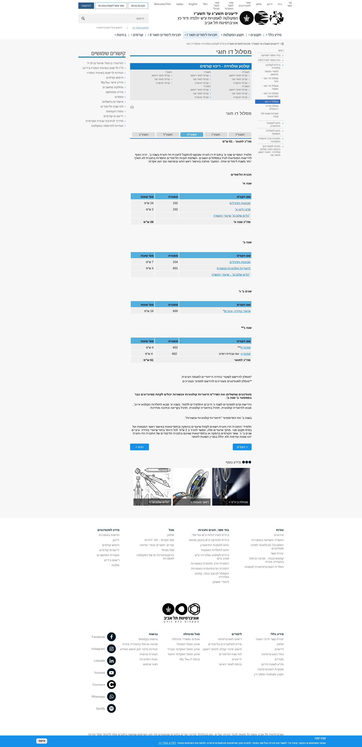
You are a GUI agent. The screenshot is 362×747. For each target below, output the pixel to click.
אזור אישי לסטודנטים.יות (111, 6)
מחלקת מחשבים (113, 87)
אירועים (279, 535)
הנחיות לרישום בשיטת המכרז (105, 72)
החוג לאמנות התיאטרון (214, 545)
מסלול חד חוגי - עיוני (270, 80)
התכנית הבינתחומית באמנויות (210, 568)
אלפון (259, 4)
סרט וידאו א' (243, 209)
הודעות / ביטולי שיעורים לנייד (105, 63)
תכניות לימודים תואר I (202, 35)
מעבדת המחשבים (108, 555)
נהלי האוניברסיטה (272, 654)
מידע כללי (275, 35)
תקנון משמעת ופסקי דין (269, 674)
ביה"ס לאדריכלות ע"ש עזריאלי (210, 535)
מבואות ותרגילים (240, 203)
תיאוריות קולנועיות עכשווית (234, 268)
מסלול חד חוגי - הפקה (270, 87)
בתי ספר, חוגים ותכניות (213, 530)
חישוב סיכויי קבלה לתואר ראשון (222, 649)
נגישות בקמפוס (148, 639)
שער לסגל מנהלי (216, 5)
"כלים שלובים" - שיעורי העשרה (231, 274)
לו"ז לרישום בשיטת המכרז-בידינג (103, 68)
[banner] (181, 19)
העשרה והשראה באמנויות (268, 540)
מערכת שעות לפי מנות (269, 115)
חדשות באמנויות (109, 535)
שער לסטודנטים (245, 4)
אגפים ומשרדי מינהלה (186, 639)
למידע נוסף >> (167, 742)
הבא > (140, 447)
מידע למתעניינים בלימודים (225, 644)
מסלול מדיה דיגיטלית (272, 107)
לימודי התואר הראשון (271, 73)
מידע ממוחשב (114, 92)
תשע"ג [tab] (143, 134)
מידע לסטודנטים (108, 530)
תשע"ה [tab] (192, 134)
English (193, 4)
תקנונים (256, 35)
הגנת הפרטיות (149, 659)
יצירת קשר (277, 553)
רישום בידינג (111, 560)
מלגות (115, 565)
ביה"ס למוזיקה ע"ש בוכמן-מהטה (209, 540)
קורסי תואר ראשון (238, 75)
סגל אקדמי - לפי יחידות (159, 540)
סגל (171, 530)
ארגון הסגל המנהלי (188, 644)
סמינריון (246, 347)
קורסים (138, 35)
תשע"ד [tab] (167, 134)
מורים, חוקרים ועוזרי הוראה (157, 545)
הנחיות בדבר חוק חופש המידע (139, 649)
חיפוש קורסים (114, 77)
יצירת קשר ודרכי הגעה (270, 639)
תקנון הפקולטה (233, 35)
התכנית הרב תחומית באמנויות (210, 563)
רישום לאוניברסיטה (230, 639)
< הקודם (242, 447)
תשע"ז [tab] (240, 134)
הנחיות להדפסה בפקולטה (107, 125)
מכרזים (279, 659)
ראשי (281, 50)
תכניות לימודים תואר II (165, 35)
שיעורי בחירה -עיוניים (237, 311)
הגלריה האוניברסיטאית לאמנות (264, 566)
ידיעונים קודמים (113, 116)
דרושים (279, 649)
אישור (41, 740)
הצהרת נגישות (149, 654)
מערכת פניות (138, 6)
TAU (205, 4)
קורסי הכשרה (240, 83)
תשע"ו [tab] (216, 134)
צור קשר (289, 4)
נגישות (153, 634)
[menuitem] (289, 5)
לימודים (237, 634)
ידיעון (270, 4)
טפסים (119, 96)
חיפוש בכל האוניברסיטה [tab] (109, 27)
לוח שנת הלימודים (112, 106)
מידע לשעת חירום (272, 664)
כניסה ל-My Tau (190, 659)
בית (280, 4)
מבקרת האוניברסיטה (271, 669)
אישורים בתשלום (112, 101)
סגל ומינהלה (191, 634)
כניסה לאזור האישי (230, 664)
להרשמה (86, 6)
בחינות (121, 35)
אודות (280, 530)
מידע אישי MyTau (112, 82)
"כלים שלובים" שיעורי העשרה (231, 215)
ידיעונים (237, 659)
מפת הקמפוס (114, 111)
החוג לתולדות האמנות (215, 550)
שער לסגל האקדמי (229, 5)
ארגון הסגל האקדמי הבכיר (183, 649)
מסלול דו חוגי (271, 101)
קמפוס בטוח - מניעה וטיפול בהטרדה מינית (266, 560)
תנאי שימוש (150, 664)
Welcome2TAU (162, 4)
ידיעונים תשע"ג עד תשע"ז (282, 44)
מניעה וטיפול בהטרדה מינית (140, 644)
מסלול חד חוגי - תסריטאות (270, 95)
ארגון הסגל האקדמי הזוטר (184, 654)
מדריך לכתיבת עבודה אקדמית (104, 121)
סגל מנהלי (167, 550)
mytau (179, 4)
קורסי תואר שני (239, 79)
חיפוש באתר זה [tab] (140, 27)
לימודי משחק (221, 582)
